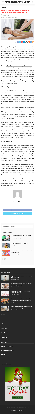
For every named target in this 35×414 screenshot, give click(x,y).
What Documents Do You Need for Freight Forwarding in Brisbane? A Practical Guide (21, 299)
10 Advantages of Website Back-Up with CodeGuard (21, 236)
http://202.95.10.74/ (7, 346)
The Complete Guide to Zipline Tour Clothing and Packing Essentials (22, 284)
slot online (4, 328)
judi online (4, 337)
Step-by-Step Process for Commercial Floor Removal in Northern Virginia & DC (21, 307)
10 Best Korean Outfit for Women (19, 243)
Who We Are (21, 410)
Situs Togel (4, 333)
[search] (32, 2)
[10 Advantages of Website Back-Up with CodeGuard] (6, 238)
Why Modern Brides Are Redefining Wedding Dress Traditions (21, 276)
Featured (4, 7)
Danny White (6, 15)
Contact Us (13, 410)
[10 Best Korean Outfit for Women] (6, 245)
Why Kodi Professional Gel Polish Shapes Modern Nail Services (20, 292)
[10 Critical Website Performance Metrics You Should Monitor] (6, 253)
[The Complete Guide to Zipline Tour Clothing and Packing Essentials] (5, 286)
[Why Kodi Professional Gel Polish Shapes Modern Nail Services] (5, 293)
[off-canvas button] (3, 2)
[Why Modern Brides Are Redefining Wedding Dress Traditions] (5, 278)
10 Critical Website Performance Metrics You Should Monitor (22, 251)
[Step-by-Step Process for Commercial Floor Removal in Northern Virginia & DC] (5, 308)
